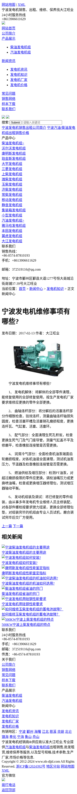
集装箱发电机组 (14, 210)
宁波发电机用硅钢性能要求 (22, 604)
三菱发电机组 (12, 169)
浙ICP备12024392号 (30, 766)
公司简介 (8, 33)
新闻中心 (36, 289)
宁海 (20, 737)
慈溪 (53, 731)
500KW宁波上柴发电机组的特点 (26, 624)
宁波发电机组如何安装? (19, 563)
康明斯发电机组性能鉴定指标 (24, 573)
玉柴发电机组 (12, 184)
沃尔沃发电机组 (14, 148)
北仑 (68, 731)
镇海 (5, 737)
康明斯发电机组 (14, 153)
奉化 (12, 737)
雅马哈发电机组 (14, 225)
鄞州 (30, 731)
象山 (28, 737)
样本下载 (8, 104)
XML (21, 4)
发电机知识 (18, 74)
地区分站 (53, 766)
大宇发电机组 (12, 164)
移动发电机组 (12, 200)
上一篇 (7, 526)
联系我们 (8, 109)
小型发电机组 (12, 215)
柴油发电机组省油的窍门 (20, 594)
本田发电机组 (12, 231)
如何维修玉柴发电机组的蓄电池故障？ (31, 614)
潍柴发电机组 (12, 179)
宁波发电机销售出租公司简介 (24, 128)
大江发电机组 (12, 241)
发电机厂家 (18, 80)
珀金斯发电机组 (14, 158)
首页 (22, 289)
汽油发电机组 (20, 52)
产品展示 (8, 38)
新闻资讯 (8, 61)
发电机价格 (18, 85)
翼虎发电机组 (12, 236)
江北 (45, 731)
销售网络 (8, 99)
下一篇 (18, 526)
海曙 (37, 731)
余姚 (60, 731)
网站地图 (8, 4)
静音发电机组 (12, 205)
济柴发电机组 (12, 189)
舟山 (36, 737)
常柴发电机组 (12, 195)
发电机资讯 (18, 69)
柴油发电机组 (20, 47)
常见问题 (8, 93)
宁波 (22, 731)
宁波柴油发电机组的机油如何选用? (28, 583)
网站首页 (8, 28)
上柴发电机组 (12, 174)
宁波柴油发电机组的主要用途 (24, 552)
